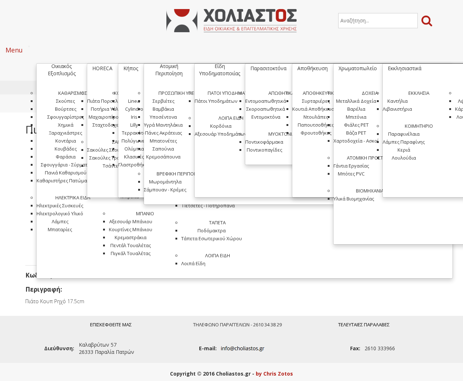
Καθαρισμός (72, 93)
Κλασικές (134, 156)
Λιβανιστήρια (397, 109)
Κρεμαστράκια (130, 237)
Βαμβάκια (163, 109)
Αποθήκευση (312, 68)
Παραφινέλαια (404, 134)
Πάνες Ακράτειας (163, 133)
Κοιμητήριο (419, 126)
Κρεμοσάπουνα (163, 156)
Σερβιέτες (163, 101)
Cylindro (134, 109)
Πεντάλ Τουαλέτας (130, 245)
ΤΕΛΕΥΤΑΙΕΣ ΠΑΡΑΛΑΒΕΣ (364, 324)
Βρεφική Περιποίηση (180, 173)
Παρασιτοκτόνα (268, 68)
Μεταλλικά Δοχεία (356, 101)
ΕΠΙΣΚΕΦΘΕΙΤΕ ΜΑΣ (111, 324)
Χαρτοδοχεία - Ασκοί (356, 140)
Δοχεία (370, 93)
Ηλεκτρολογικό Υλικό (60, 213)
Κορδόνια (221, 126)
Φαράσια (66, 156)
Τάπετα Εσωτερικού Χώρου (211, 238)
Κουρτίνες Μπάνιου (130, 229)
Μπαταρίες (60, 229)
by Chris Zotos (274, 373)
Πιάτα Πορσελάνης (107, 101)
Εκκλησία (418, 93)
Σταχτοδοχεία (108, 125)
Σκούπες (65, 101)
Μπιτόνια (356, 117)
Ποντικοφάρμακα (264, 142)
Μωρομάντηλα (165, 181)
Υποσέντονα (163, 117)
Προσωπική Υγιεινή (180, 93)
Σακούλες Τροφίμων (111, 157)
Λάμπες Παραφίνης (404, 142)
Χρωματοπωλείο (358, 68)
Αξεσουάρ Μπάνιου (130, 221)
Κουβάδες (66, 148)
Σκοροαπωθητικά (265, 109)
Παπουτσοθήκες (316, 125)
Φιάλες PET (356, 125)
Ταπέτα (217, 222)
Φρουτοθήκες (316, 133)
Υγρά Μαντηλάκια (163, 125)
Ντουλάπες (315, 117)
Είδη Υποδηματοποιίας (219, 70)
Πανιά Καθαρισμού (65, 172)
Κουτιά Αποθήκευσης (315, 109)
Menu (14, 50)
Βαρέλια (356, 109)
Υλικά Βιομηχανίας (354, 198)
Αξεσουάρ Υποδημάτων (221, 134)
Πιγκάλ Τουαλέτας (130, 253)
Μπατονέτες (163, 140)
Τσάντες (111, 165)
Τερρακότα (134, 133)
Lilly (134, 125)
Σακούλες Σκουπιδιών (111, 150)
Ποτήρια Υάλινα (108, 109)
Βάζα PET (356, 133)
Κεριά (404, 150)
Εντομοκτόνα (265, 117)
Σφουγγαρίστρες (65, 117)
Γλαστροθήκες (134, 164)
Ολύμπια (134, 148)
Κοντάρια (65, 140)
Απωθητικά (281, 93)
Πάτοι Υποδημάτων (231, 93)
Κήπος (130, 68)
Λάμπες (60, 221)
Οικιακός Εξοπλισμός (62, 70)
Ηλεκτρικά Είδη (72, 197)
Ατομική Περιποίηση (169, 70)
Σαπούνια (163, 148)
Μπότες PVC (351, 173)
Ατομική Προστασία (369, 157)
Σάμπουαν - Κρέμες (165, 189)
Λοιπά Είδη (217, 255)
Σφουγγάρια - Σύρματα (65, 164)
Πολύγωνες (134, 140)
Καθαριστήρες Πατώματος (65, 180)
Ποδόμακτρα (211, 230)
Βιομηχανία (370, 190)
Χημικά (65, 125)
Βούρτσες (65, 109)
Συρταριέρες (316, 101)
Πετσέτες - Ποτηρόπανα (208, 205)
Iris (134, 117)
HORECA (102, 68)
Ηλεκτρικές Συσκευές (60, 205)
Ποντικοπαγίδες (264, 150)
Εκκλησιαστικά (404, 68)
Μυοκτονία (281, 134)
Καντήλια (397, 101)
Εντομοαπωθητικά (265, 101)
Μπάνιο (145, 213)
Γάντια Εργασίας (351, 165)
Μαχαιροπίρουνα (108, 117)
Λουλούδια (404, 157)
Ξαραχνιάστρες (65, 133)
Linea (134, 101)
